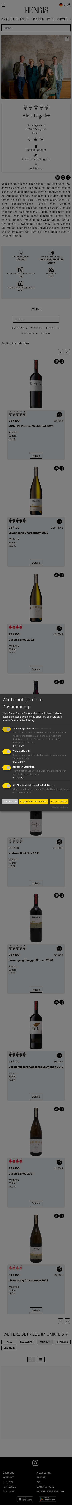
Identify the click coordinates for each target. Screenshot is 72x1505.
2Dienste (19, 761)
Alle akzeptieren (58, 801)
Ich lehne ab (10, 801)
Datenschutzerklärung (22, 720)
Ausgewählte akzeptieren (33, 801)
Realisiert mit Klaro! (60, 807)
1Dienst (18, 745)
